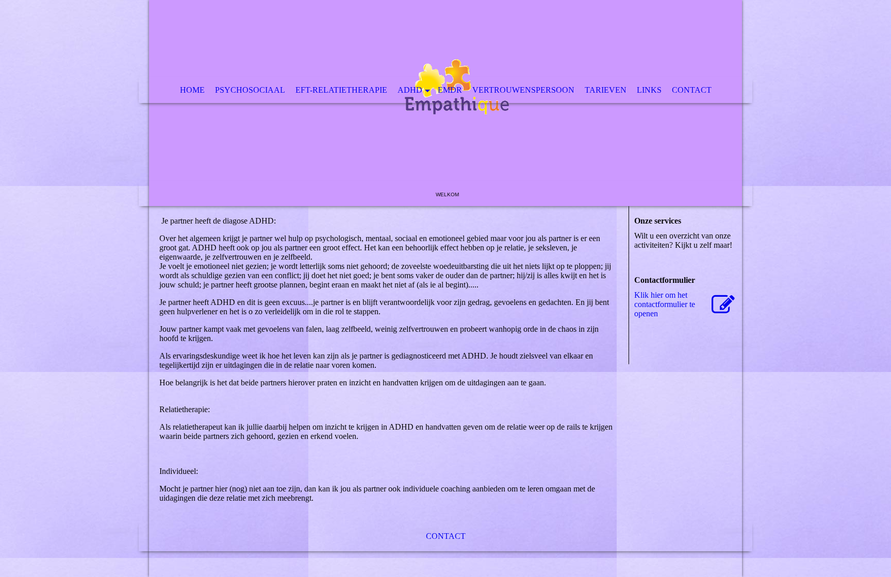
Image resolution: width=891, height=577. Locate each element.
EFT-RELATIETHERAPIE (341, 90)
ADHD (410, 90)
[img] (445, 103)
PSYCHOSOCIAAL (250, 90)
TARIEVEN (605, 90)
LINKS (649, 90)
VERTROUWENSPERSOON (523, 90)
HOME (192, 90)
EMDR (450, 90)
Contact (692, 90)
